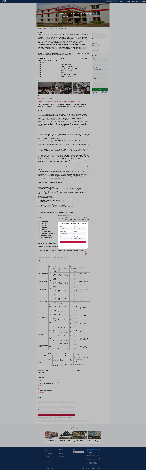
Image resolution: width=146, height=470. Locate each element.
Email (75, 226)
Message (76, 236)
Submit (73, 241)
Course (75, 231)
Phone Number (63, 231)
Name (61, 226)
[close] (86, 223)
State (61, 236)
